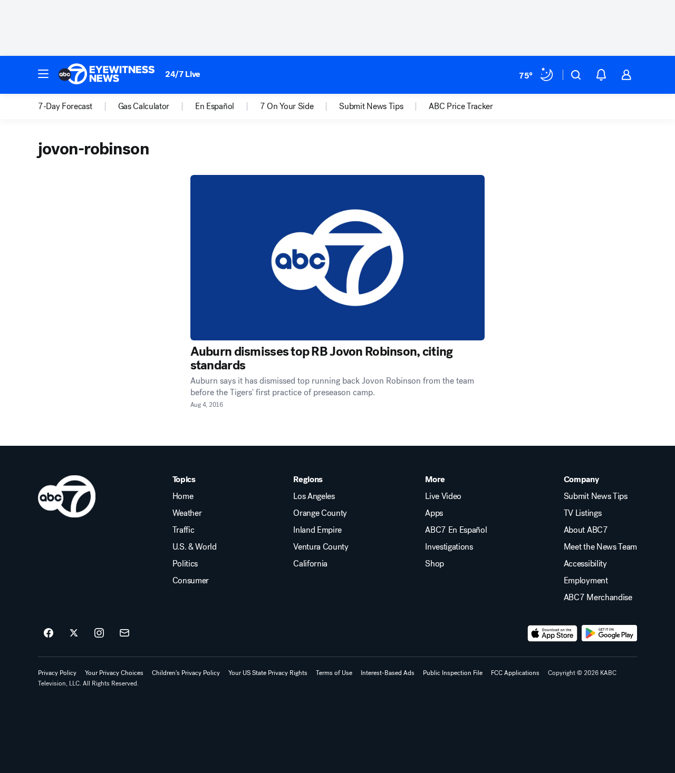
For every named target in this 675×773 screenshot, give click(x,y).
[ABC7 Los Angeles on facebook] (48, 633)
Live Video (443, 496)
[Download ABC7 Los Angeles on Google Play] (609, 633)
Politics (185, 564)
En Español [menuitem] (214, 106)
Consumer (190, 580)
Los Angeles (313, 496)
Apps (434, 513)
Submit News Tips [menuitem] (371, 106)
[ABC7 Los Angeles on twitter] (73, 633)
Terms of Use (334, 673)
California (310, 564)
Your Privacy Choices (114, 673)
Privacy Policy (57, 673)
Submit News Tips (596, 496)
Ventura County (321, 547)
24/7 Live (182, 74)
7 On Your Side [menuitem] (287, 106)
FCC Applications (515, 673)
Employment (586, 580)
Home (183, 496)
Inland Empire (317, 530)
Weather (187, 513)
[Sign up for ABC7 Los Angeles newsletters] (124, 633)
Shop (434, 564)
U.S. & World (194, 547)
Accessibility (585, 564)
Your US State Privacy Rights (267, 673)
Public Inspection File (453, 673)
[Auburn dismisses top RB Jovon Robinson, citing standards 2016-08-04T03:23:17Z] (337, 257)
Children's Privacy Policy (186, 673)
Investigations (449, 547)
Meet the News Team (600, 547)
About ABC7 (586, 530)
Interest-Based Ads (387, 673)
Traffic (183, 530)
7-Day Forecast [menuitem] (65, 106)
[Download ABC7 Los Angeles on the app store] (552, 633)
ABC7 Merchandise (598, 597)
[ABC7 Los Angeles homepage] (107, 74)
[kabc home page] (66, 496)
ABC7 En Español (456, 530)
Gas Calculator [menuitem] (144, 106)
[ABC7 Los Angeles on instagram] (99, 633)
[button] (43, 73)
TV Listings (582, 513)
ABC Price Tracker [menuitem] (461, 106)
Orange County (320, 513)
